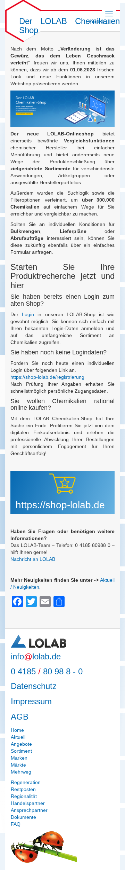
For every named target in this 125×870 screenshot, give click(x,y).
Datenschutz (34, 686)
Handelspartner (28, 803)
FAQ (15, 824)
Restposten (23, 789)
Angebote (21, 744)
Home (17, 730)
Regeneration (26, 782)
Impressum (31, 701)
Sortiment (21, 751)
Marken (19, 758)
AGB (19, 716)
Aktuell (18, 737)
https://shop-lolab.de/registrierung (47, 377)
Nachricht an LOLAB (32, 559)
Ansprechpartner (29, 810)
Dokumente (23, 817)
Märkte (18, 765)
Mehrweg (21, 772)
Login (28, 314)
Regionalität (24, 796)
